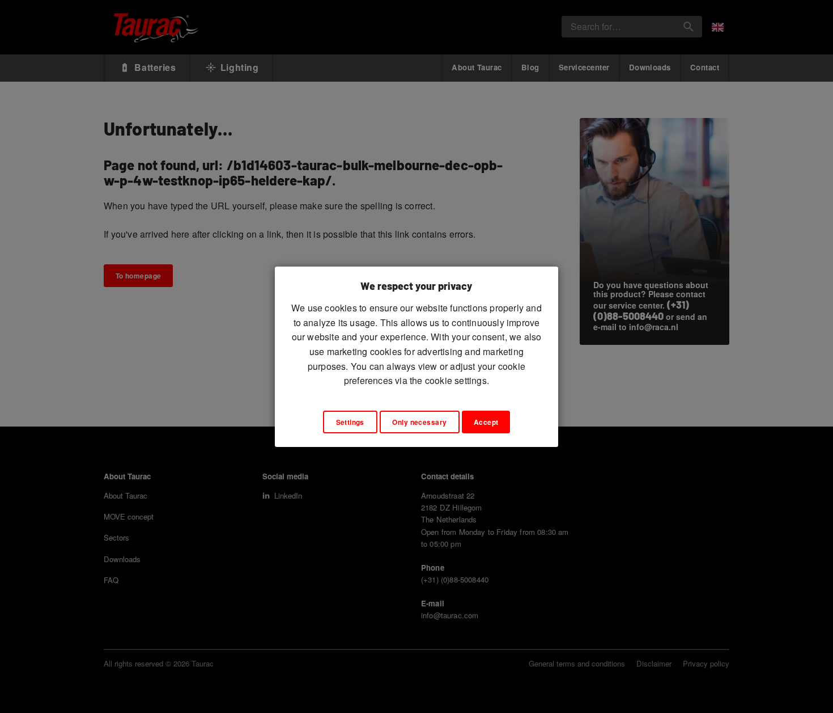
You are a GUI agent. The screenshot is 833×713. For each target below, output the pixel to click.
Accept (486, 422)
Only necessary (419, 422)
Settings (350, 422)
